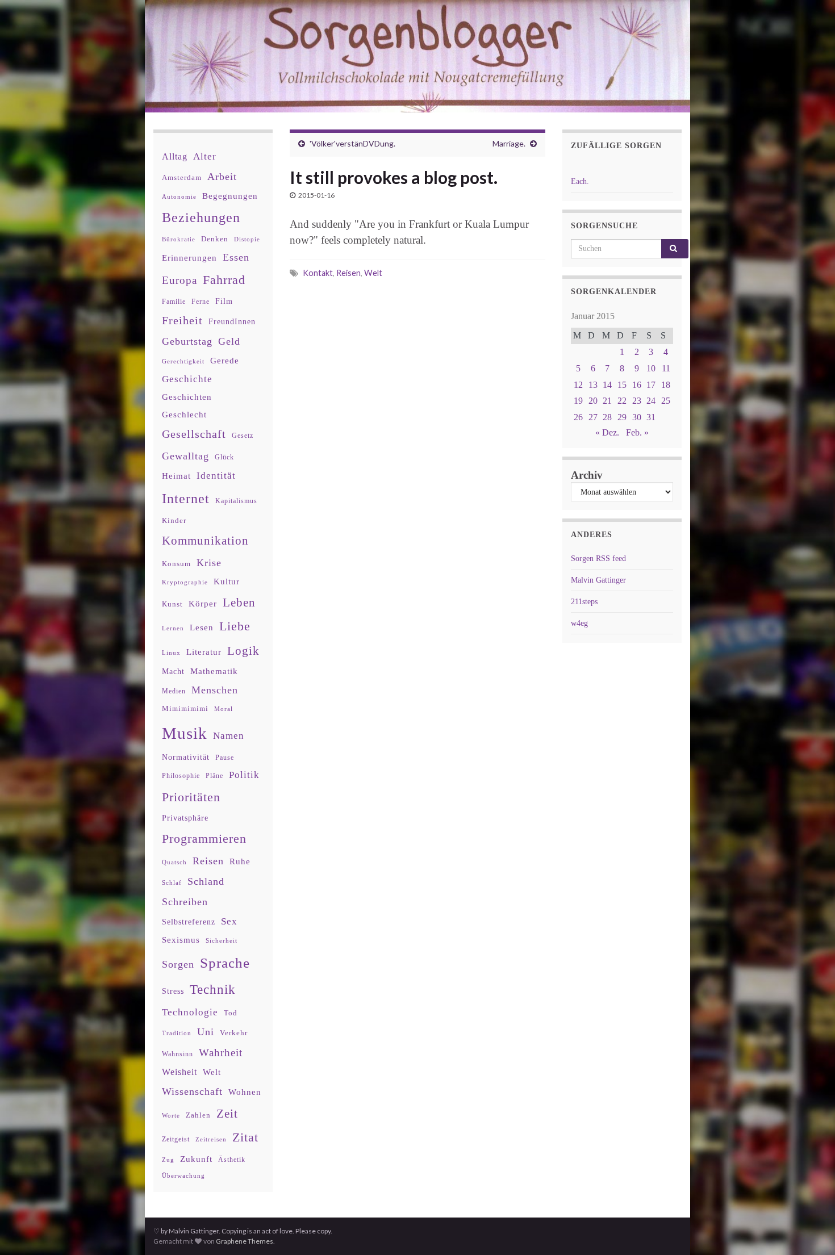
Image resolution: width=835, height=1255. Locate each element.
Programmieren (204, 838)
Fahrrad (224, 280)
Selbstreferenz (188, 922)
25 (665, 400)
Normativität (186, 757)
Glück (224, 457)
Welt (373, 273)
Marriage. (508, 143)
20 (593, 400)
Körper (203, 603)
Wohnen (244, 1092)
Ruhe (239, 861)
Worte (171, 1115)
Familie (174, 302)
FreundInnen (232, 321)
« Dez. (607, 432)
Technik (213, 989)
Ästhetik (231, 1160)
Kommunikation (205, 540)
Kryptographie (185, 582)
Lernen (173, 628)
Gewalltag (185, 456)
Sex (229, 921)
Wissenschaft (192, 1091)
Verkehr (234, 1033)
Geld (229, 341)
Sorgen (178, 964)
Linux (171, 652)
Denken (214, 239)
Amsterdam (182, 177)
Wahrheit (221, 1053)
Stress (173, 990)
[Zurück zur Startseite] (417, 56)
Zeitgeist (176, 1139)
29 (622, 417)
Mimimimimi (185, 708)
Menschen (214, 690)
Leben (239, 602)
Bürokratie (178, 239)
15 (622, 385)
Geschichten (187, 396)
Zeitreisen (211, 1139)
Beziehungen (201, 217)
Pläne (214, 776)
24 (651, 400)
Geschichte (187, 378)
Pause (224, 758)
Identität (216, 475)
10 (651, 368)
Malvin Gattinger (598, 580)
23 (636, 400)
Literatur (204, 651)
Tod (230, 1013)
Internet (186, 498)
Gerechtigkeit (183, 361)
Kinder (174, 520)
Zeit (227, 1113)
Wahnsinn (177, 1054)
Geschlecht (184, 414)
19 (578, 400)
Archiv (587, 475)
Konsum (176, 563)
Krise (209, 562)
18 (665, 385)
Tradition (176, 1033)
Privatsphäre (185, 818)
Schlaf (172, 883)
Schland (205, 881)
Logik (243, 650)
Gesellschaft (194, 434)
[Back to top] (809, 1229)
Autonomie (179, 196)
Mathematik (214, 671)
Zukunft (196, 1159)
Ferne (200, 302)
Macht (173, 671)
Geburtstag (187, 341)
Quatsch (174, 862)
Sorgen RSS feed (598, 558)
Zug (168, 1159)
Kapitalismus (236, 501)
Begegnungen (230, 195)
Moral (223, 708)
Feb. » (637, 432)
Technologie (190, 1012)
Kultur (227, 581)
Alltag (174, 156)
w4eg (579, 623)
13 (593, 385)
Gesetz (242, 436)
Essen (236, 257)
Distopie (247, 239)
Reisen (348, 273)
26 (578, 417)
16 (636, 385)
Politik (244, 774)
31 (651, 417)
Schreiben (185, 901)
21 (607, 400)
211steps (584, 601)
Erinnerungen (189, 257)
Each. (580, 181)
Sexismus (181, 939)
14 (607, 385)
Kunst (172, 604)
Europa (179, 280)
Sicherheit (221, 940)
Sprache (225, 962)
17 (651, 385)
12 (578, 385)
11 (666, 368)
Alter (204, 156)
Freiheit (182, 321)
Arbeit (222, 176)
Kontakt (318, 273)
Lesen (202, 627)
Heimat (176, 475)
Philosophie (181, 776)
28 (607, 417)
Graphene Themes (244, 1241)
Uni (205, 1032)
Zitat (245, 1137)
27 (593, 417)
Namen (228, 735)
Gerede (224, 360)
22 (622, 400)
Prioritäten (191, 797)
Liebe (234, 626)
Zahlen (198, 1115)
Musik (184, 733)
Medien (174, 691)
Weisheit (179, 1072)
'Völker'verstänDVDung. (352, 143)
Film (224, 301)
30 (636, 417)
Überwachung (183, 1175)
